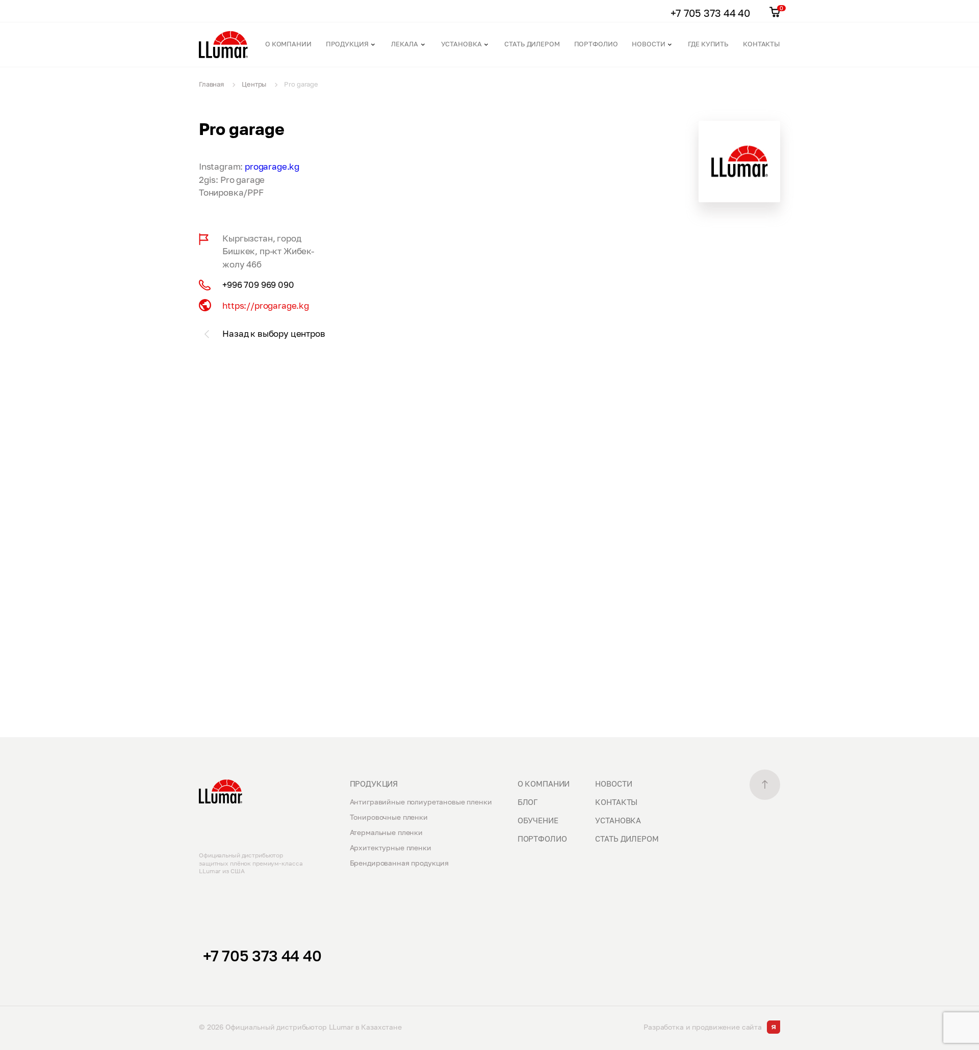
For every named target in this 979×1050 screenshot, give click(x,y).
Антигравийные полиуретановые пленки (421, 801)
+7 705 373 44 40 (262, 956)
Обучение (538, 820)
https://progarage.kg (265, 305)
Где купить (708, 44)
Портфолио (596, 44)
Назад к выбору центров (273, 333)
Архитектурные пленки (390, 847)
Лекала (404, 44)
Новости (648, 44)
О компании (288, 44)
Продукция (347, 44)
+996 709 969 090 (258, 284)
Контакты (761, 44)
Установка (461, 44)
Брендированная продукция (399, 862)
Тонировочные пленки (389, 817)
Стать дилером (531, 44)
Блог (527, 801)
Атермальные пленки (386, 832)
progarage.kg (272, 166)
